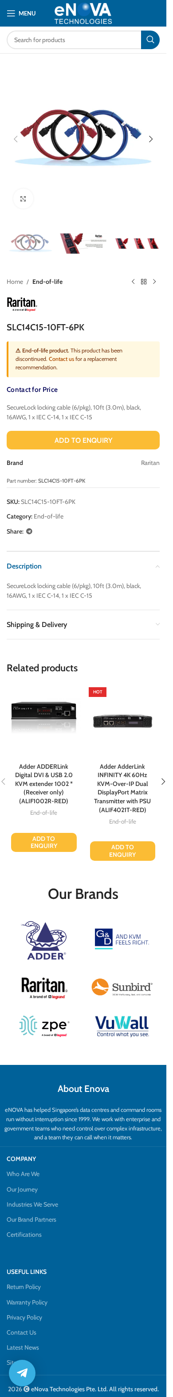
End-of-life (47, 282)
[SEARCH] (150, 40)
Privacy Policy (24, 1317)
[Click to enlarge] (23, 199)
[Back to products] (143, 281)
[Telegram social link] (29, 532)
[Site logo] (83, 13)
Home (15, 282)
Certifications (24, 1234)
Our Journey (22, 1189)
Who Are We (23, 1174)
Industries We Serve (32, 1204)
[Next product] (154, 281)
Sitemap (18, 1362)
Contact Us (21, 1332)
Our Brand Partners (31, 1219)
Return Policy (24, 1287)
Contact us (61, 359)
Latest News (23, 1347)
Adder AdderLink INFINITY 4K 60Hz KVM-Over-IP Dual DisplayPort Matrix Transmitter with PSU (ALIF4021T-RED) (122, 788)
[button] (15, 139)
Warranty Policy (27, 1302)
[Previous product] (133, 281)
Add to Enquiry (83, 440)
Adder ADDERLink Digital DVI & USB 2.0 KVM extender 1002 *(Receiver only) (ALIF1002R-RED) (44, 783)
